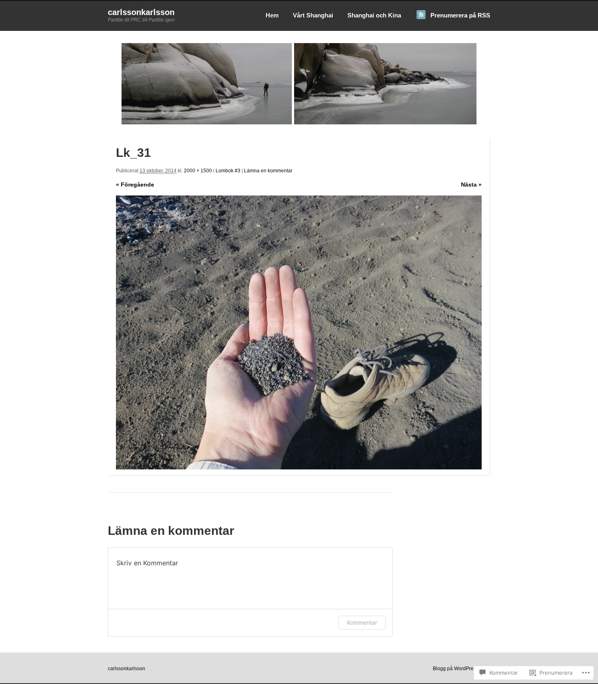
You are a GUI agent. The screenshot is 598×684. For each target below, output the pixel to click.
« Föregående (135, 184)
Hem (272, 15)
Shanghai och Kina (374, 15)
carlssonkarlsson (141, 12)
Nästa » (471, 184)
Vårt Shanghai (313, 15)
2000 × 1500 (198, 171)
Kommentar (362, 622)
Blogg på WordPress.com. (461, 668)
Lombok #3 (228, 171)
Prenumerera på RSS (460, 15)
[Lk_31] (299, 332)
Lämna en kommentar (268, 171)
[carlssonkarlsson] (299, 123)
